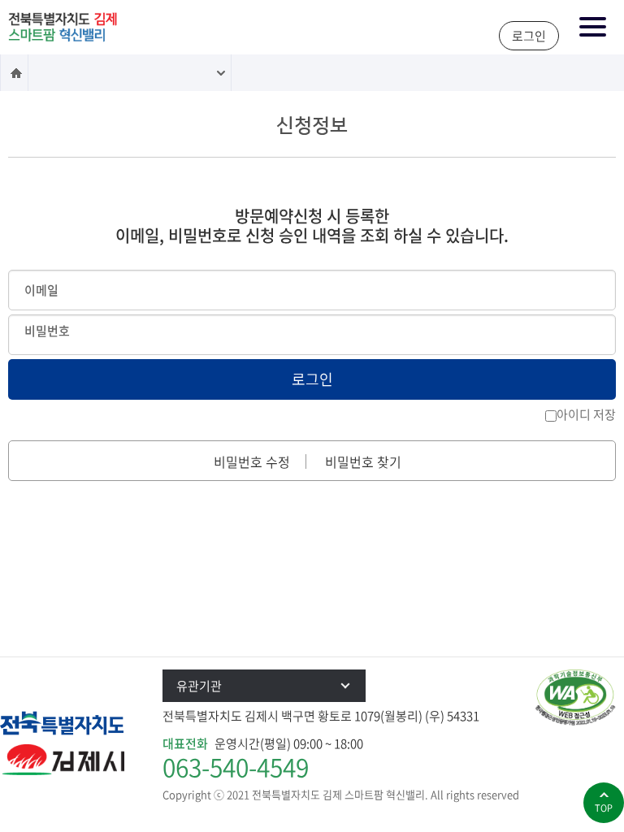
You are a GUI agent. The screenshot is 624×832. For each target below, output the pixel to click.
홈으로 (14, 72)
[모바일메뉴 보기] (593, 28)
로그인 (529, 36)
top (604, 808)
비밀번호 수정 (252, 461)
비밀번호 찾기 (363, 461)
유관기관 (199, 686)
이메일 (41, 290)
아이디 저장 (586, 414)
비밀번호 (47, 331)
